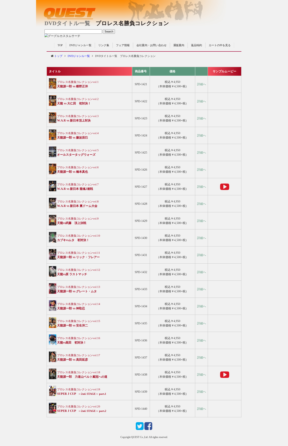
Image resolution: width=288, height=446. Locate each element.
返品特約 (196, 45)
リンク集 (103, 45)
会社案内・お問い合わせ (151, 45)
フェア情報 (123, 45)
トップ (58, 56)
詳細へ (201, 84)
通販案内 (178, 45)
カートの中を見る (220, 45)
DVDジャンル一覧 (80, 45)
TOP (60, 45)
